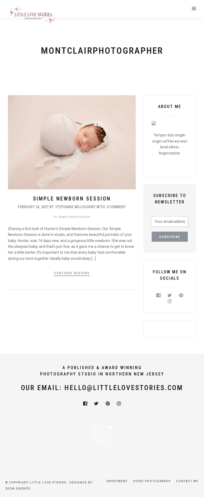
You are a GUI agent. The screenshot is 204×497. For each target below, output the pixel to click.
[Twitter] (170, 295)
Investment (117, 481)
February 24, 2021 (33, 207)
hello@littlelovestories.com (123, 388)
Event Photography (152, 481)
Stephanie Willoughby (75, 207)
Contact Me (187, 481)
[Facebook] (158, 295)
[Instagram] (170, 301)
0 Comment (116, 207)
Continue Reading (72, 273)
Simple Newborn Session (72, 198)
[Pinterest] (181, 295)
